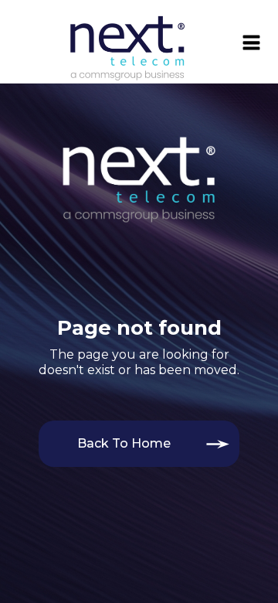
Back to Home (124, 443)
